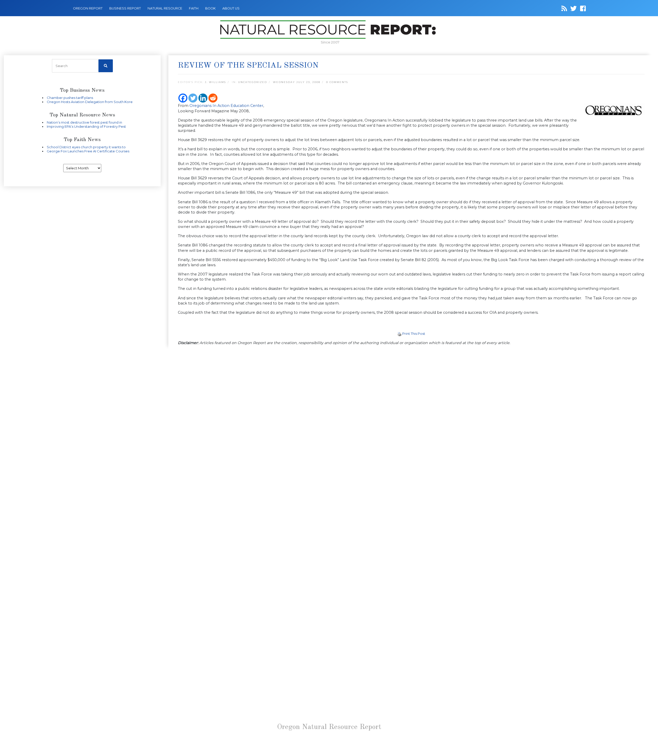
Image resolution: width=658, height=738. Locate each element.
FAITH (193, 8)
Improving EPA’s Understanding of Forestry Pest (86, 126)
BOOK (210, 8)
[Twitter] (192, 98)
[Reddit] (212, 98)
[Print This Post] (399, 333)
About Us (231, 8)
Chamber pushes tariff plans (70, 98)
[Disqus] (411, 420)
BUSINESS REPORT (125, 8)
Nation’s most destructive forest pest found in (84, 122)
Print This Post (413, 333)
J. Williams (215, 82)
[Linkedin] (202, 98)
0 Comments (337, 82)
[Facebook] (182, 98)
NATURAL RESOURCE (165, 8)
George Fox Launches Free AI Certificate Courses (88, 151)
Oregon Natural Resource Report (329, 727)
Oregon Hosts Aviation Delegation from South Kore (90, 102)
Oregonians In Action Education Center (226, 105)
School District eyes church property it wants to (86, 147)
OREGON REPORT (88, 8)
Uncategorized (252, 82)
